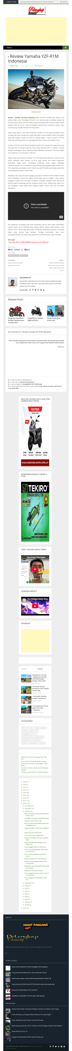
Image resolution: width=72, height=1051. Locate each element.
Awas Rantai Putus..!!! (19, 1031)
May (26, 894)
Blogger (14, 1048)
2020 (25, 792)
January (27, 905)
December (28, 806)
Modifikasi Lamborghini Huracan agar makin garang (28, 996)
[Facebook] (32, 290)
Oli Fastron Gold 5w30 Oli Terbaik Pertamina (34, 772)
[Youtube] (43, 290)
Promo (34, 734)
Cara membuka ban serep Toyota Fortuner (28, 1020)
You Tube (42, 743)
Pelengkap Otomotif (35, 1046)
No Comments (39, 66)
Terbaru (24, 743)
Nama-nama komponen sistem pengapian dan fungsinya (30, 967)
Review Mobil (39, 737)
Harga (37, 728)
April (26, 896)
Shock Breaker (36, 740)
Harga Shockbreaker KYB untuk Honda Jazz (28, 1037)
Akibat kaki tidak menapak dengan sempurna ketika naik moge (35, 1009)
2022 (25, 787)
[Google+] (38, 290)
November (28, 808)
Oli (37, 731)
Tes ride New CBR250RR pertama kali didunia (28, 242)
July (26, 888)
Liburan (23, 675)
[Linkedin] (41, 290)
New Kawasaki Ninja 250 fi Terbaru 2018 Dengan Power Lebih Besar (37, 1026)
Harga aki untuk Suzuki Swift (32, 832)
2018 (25, 798)
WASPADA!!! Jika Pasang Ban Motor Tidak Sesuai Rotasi (37, 2)
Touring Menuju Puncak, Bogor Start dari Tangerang (40, 708)
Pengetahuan (26, 734)
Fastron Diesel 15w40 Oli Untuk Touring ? (33, 761)
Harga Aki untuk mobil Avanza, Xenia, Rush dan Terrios (29, 972)
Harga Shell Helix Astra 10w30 (33, 870)
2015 (25, 908)
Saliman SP (8, 1048)
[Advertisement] (39, 30)
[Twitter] (35, 290)
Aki (23, 728)
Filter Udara (29, 728)
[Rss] (30, 290)
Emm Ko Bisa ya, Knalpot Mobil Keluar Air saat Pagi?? (31, 1014)
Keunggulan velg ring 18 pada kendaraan (36, 818)
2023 (25, 784)
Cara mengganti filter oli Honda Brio (35, 847)
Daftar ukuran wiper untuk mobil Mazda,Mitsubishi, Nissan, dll (31, 978)
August (27, 886)
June (26, 891)
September (28, 883)
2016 (25, 803)
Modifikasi (25, 731)
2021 (25, 790)
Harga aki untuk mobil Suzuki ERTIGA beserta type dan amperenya (33, 984)
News (32, 731)
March (27, 899)
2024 (25, 782)
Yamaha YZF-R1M (36, 112)
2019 (25, 795)
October (27, 811)
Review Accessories (27, 737)
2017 (25, 801)
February (27, 902)
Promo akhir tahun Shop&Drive (33, 835)
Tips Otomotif (33, 743)
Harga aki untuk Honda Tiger (33, 821)
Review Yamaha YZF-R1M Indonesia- (21, 117)
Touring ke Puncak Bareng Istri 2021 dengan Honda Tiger (40, 688)
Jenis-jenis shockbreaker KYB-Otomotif (24, 990)
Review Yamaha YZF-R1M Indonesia (33, 58)
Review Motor (26, 740)
